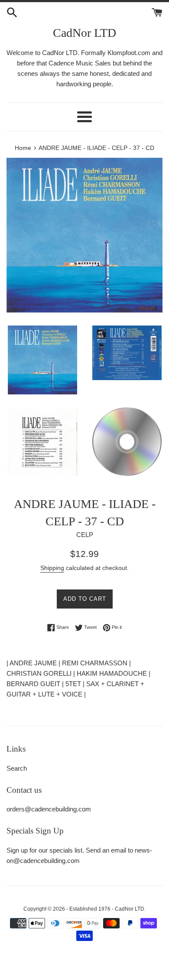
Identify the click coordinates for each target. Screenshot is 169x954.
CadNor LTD (84, 32)
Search (16, 768)
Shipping (52, 567)
